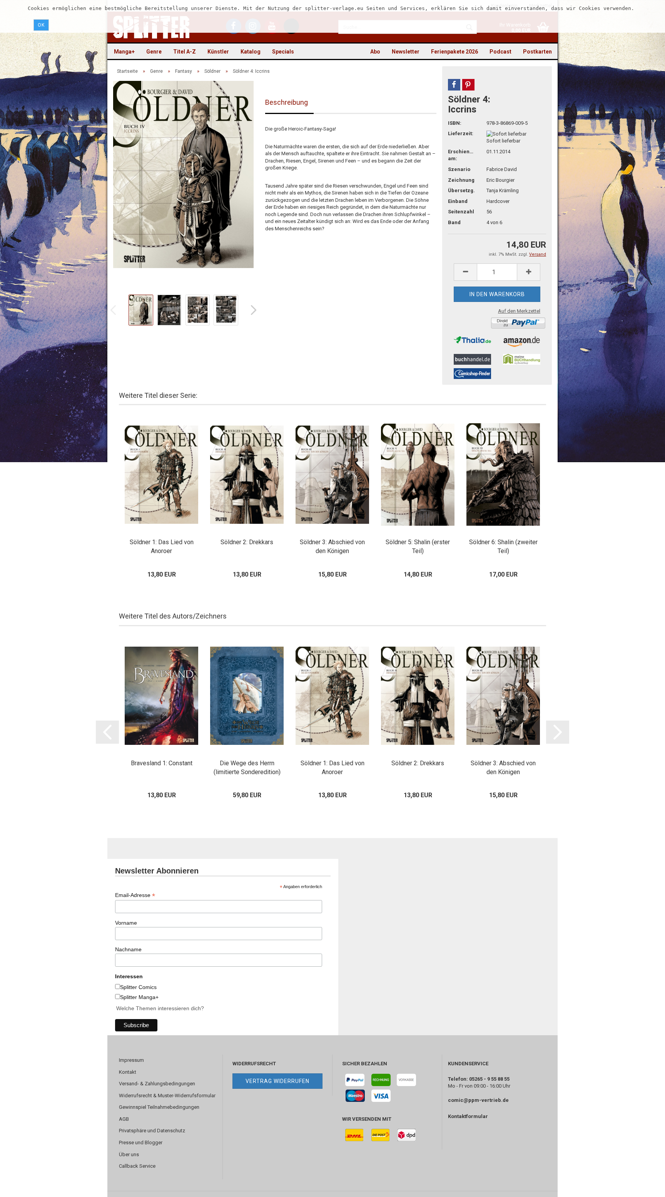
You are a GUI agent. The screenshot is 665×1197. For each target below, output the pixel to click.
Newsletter (405, 52)
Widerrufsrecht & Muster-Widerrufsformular (167, 1095)
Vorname (126, 923)
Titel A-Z (184, 52)
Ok (41, 25)
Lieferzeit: (460, 133)
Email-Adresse (135, 895)
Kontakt (127, 1072)
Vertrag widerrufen (277, 1081)
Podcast (500, 52)
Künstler (218, 52)
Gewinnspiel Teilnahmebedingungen (159, 1107)
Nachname (128, 949)
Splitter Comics (138, 987)
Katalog (251, 52)
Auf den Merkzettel (519, 311)
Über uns (129, 1154)
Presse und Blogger (140, 1142)
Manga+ (124, 52)
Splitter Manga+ (139, 997)
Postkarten (537, 52)
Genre (154, 52)
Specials (283, 52)
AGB (124, 1119)
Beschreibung (286, 102)
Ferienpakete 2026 (454, 52)
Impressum (131, 1060)
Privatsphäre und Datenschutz (152, 1130)
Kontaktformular (468, 1116)
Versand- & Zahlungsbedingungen (157, 1083)
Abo (375, 52)
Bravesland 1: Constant (161, 763)
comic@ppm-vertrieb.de (478, 1100)
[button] (454, 85)
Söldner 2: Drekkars (247, 542)
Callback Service (137, 1166)
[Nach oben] (643, 1185)
